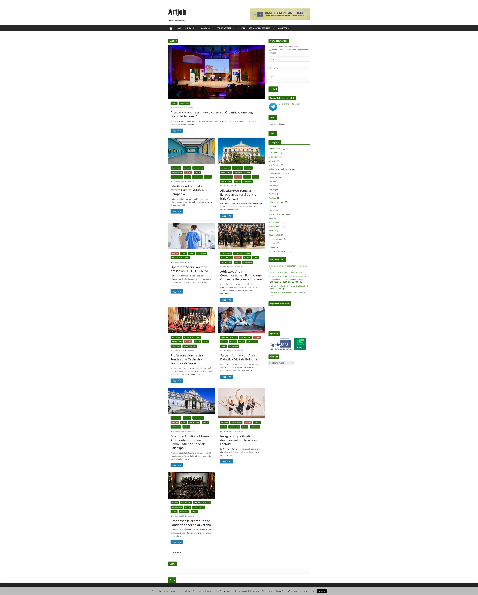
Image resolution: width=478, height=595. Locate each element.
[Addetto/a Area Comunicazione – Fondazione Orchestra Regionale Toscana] (241, 236)
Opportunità (197, 177)
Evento (174, 103)
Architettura (176, 168)
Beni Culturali (198, 168)
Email (272, 76)
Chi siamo (189, 28)
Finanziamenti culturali (278, 214)
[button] (195, 28)
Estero (271, 206)
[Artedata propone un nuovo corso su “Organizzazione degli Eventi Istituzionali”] (216, 72)
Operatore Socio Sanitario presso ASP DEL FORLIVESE (190, 269)
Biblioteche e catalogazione (280, 169)
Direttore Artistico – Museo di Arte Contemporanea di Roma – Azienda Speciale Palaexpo (191, 442)
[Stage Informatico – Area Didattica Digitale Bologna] (241, 320)
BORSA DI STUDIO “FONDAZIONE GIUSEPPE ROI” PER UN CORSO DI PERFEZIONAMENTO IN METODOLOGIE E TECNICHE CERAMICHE (288, 279)
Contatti (282, 28)
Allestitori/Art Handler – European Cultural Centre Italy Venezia (238, 194)
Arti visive (187, 168)
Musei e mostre (177, 177)
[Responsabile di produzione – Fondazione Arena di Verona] (191, 485)
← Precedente (174, 552)
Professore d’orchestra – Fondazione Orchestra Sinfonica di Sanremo (188, 359)
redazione (189, 108)
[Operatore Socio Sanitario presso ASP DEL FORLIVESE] (191, 236)
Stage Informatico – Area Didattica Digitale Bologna (238, 357)
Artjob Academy (224, 28)
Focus (271, 218)
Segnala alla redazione (260, 28)
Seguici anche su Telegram (288, 104)
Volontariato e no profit (180, 258)
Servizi (242, 28)
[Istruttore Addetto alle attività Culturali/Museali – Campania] (191, 151)
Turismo (208, 177)
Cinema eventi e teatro (242, 172)
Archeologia (225, 168)
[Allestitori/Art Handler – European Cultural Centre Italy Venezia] (241, 151)
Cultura (247, 177)
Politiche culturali (189, 346)
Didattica (233, 342)
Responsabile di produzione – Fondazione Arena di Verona (191, 523)
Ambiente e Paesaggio (278, 148)
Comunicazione (177, 172)
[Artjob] (171, 28)
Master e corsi (184, 103)
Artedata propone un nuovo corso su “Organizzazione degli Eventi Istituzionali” (212, 114)
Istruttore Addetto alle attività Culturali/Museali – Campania (189, 190)
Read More (255, 591)
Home (178, 28)
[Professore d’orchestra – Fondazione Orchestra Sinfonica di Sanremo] (191, 320)
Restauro (272, 243)
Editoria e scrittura (276, 202)
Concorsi (205, 28)
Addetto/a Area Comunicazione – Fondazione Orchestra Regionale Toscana (241, 275)
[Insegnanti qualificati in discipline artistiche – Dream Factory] (241, 403)
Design (271, 194)
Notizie (187, 177)
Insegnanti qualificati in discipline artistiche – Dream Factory (240, 440)
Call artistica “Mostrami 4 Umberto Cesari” (286, 272)
